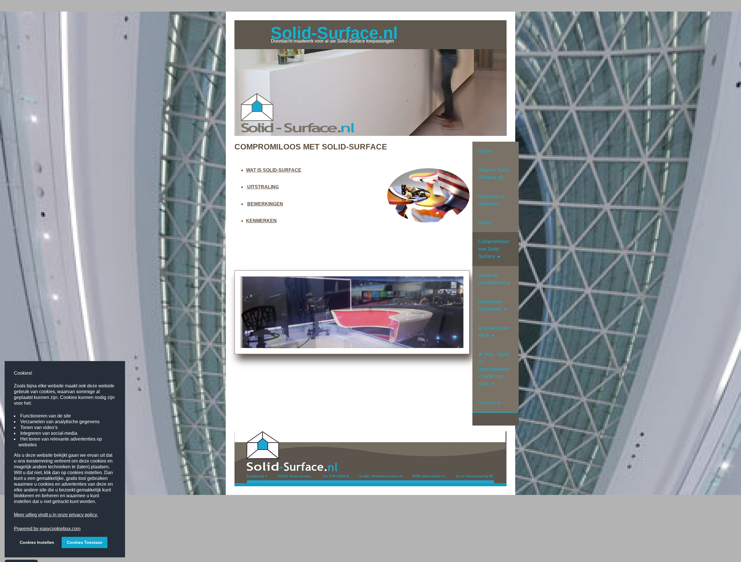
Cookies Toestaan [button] (84, 542)
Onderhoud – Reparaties (492, 305)
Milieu (484, 222)
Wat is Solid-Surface (273, 170)
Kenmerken (261, 220)
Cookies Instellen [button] (37, 542)
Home (484, 151)
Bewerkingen (265, 203)
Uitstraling (262, 186)
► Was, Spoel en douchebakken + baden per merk (493, 369)
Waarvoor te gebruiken (491, 200)
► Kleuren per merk (493, 331)
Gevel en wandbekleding (494, 279)
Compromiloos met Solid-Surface (493, 249)
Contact (486, 402)
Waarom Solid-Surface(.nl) (494, 173)
